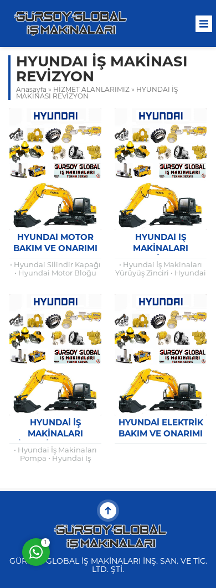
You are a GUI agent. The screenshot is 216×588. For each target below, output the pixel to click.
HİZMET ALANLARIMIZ (91, 90)
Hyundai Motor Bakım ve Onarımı (55, 243)
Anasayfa (31, 90)
